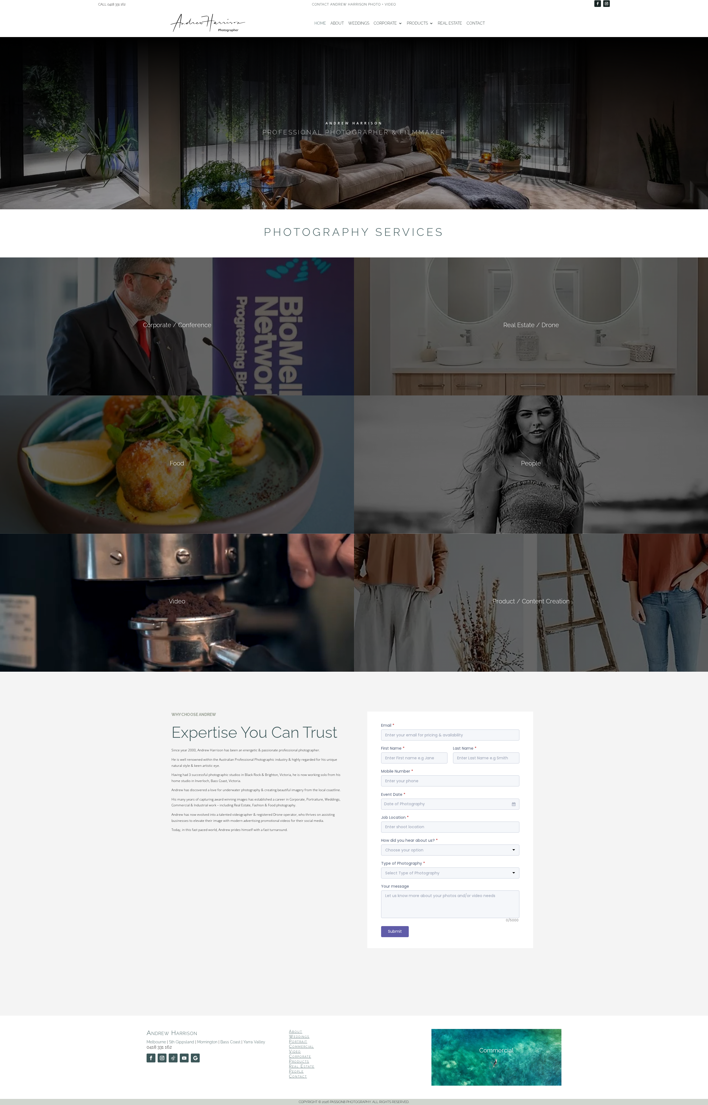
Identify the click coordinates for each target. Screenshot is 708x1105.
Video (295, 1051)
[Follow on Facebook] (597, 3)
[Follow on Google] (195, 1058)
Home (320, 23)
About (337, 23)
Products (417, 23)
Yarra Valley (254, 1042)
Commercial (301, 1046)
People (296, 1071)
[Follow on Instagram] (606, 3)
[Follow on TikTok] (173, 1058)
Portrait (298, 1041)
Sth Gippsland (181, 1042)
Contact (476, 23)
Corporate (385, 23)
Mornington (207, 1042)
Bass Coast (230, 1042)
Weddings (358, 23)
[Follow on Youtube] (184, 1058)
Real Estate (450, 23)
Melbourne (156, 1042)
